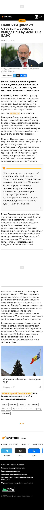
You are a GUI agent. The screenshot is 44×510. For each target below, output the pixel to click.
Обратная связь (7, 483)
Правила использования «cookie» (14, 474)
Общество (25, 444)
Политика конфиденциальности (13, 468)
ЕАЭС (8, 409)
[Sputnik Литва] (7, 18)
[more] (40, 207)
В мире (4, 404)
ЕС (3, 409)
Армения (21, 404)
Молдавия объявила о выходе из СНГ (22, 381)
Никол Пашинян (32, 404)
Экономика (6, 413)
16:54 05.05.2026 (7, 40)
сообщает (15, 113)
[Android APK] (8, 489)
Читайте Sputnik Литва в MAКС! (17, 393)
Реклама (13, 465)
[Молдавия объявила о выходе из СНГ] (22, 361)
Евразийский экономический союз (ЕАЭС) (27, 409)
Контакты (21, 465)
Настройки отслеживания (23, 483)
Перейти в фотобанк (8, 71)
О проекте (5, 465)
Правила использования (10, 471)
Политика (13, 404)
